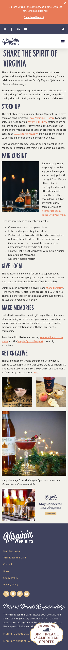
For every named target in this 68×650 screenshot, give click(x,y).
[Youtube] (27, 594)
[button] (63, 29)
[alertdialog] (34, 12)
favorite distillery (37, 121)
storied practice (54, 287)
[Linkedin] (20, 594)
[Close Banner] (65, 3)
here (36, 372)
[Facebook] (13, 594)
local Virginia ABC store (41, 117)
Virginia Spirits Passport (30, 341)
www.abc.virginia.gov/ (26, 133)
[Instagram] (6, 594)
